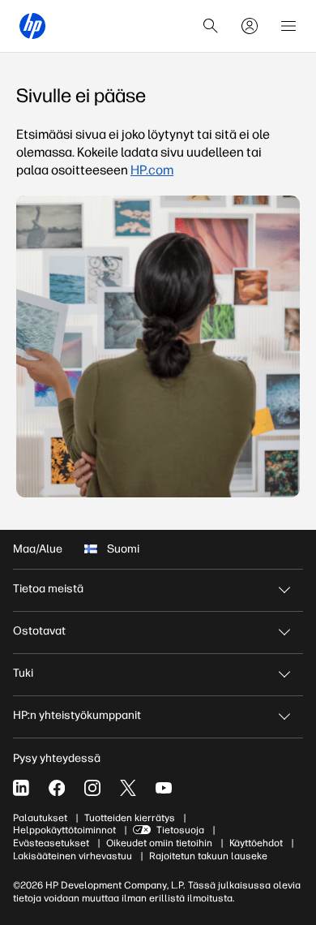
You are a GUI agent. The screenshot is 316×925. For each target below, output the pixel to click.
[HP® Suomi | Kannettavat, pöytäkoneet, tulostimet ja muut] (32, 25)
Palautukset (40, 818)
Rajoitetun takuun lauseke (208, 856)
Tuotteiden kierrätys (129, 818)
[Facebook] (57, 788)
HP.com (151, 170)
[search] (210, 25)
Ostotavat (39, 631)
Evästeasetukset (51, 843)
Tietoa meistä (48, 589)
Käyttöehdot (256, 843)
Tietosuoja (180, 830)
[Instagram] (92, 788)
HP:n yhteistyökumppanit (77, 715)
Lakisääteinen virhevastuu (72, 856)
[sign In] (249, 25)
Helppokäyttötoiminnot (64, 830)
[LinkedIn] (21, 788)
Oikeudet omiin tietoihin (159, 843)
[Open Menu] (288, 25)
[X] (128, 788)
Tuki (23, 673)
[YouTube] (164, 788)
